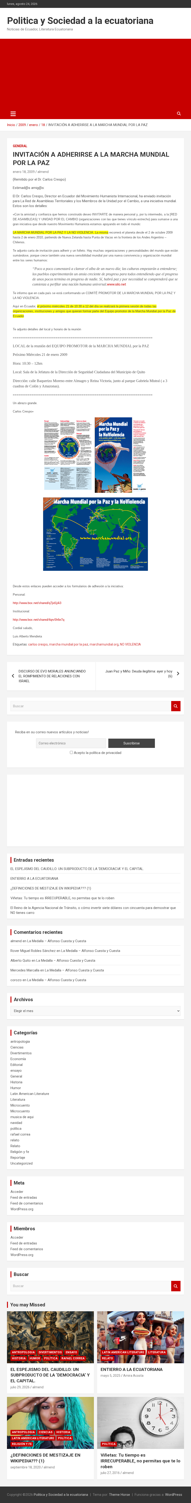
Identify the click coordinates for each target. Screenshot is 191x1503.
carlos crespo (38, 644)
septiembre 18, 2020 (25, 1467)
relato (14, 1140)
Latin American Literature (29, 1094)
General (20, 146)
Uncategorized (21, 1163)
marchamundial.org (104, 644)
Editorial (16, 1065)
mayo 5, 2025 (110, 1375)
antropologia (20, 1041)
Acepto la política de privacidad (97, 753)
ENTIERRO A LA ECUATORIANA (34, 878)
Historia (16, 1082)
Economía (18, 1059)
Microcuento (20, 1105)
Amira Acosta (133, 1375)
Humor (15, 1088)
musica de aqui (22, 1117)
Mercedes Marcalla (24, 970)
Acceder (16, 1192)
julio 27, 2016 (110, 1473)
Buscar (176, 706)
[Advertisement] (95, 73)
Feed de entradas (23, 1197)
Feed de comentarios (26, 1203)
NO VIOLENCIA (130, 644)
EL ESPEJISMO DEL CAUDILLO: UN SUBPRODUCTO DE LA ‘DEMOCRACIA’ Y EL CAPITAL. (77, 869)
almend (43, 172)
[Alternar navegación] (13, 113)
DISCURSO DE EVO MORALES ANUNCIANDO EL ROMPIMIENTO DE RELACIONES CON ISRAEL (52, 676)
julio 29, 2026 (20, 1387)
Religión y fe (19, 1152)
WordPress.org (21, 1209)
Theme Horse (119, 1495)
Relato (15, 1146)
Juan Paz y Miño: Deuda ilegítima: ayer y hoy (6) (138, 673)
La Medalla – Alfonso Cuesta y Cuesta (56, 941)
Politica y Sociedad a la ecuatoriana (80, 20)
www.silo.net (116, 284)
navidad (16, 1123)
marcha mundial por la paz (68, 644)
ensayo (16, 1070)
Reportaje (17, 1158)
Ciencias (17, 1047)
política (15, 1128)
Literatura (17, 1099)
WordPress (173, 1495)
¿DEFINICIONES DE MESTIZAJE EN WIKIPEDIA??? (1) (50, 888)
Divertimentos (21, 1053)
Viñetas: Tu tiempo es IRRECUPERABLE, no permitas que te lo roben (62, 898)
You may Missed (27, 1305)
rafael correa (20, 1134)
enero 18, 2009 (24, 172)
